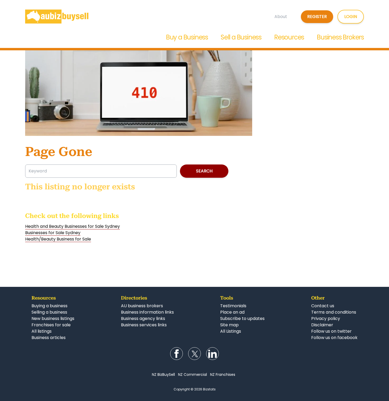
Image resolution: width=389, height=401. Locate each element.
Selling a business (49, 312)
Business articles (48, 338)
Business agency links (143, 318)
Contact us (322, 306)
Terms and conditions (333, 312)
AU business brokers (142, 306)
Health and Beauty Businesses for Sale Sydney (72, 226)
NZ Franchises (222, 374)
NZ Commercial (192, 374)
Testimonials (233, 306)
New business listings (52, 318)
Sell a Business (241, 37)
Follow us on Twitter (194, 353)
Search (204, 171)
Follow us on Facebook (176, 353)
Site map (229, 325)
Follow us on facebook (334, 338)
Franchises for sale (51, 325)
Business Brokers (340, 37)
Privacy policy (325, 318)
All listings (41, 331)
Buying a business (49, 306)
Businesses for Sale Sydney (52, 233)
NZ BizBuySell (163, 374)
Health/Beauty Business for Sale (58, 239)
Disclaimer (322, 325)
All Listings (230, 331)
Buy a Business (187, 37)
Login (350, 17)
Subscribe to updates (242, 318)
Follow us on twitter (331, 331)
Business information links (147, 312)
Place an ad (232, 312)
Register (317, 17)
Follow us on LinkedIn (212, 353)
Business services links (144, 325)
